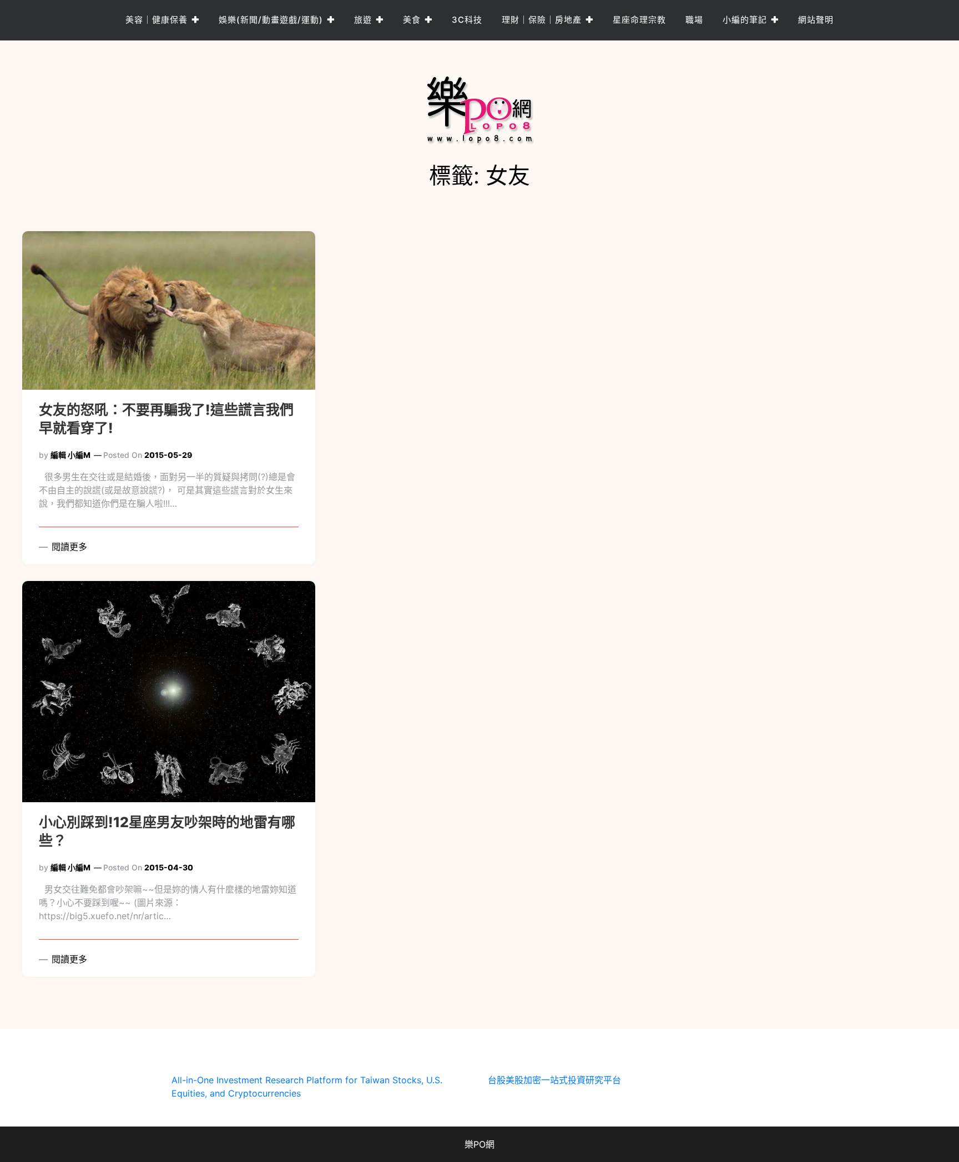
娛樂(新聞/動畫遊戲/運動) (271, 19)
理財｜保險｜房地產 (542, 19)
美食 (412, 19)
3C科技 (467, 19)
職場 (694, 19)
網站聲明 (816, 19)
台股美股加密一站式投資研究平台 (554, 1079)
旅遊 (363, 19)
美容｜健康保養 (156, 19)
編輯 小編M (70, 455)
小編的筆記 (745, 19)
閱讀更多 (68, 546)
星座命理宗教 (639, 19)
